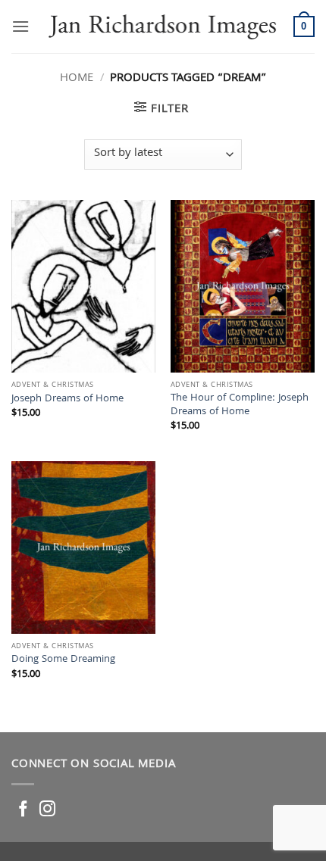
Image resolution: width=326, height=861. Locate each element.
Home (76, 79)
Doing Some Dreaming (63, 660)
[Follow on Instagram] (47, 810)
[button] (20, 26)
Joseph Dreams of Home (67, 400)
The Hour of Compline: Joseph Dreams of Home (240, 405)
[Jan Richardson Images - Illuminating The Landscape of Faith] (162, 26)
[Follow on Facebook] (23, 810)
